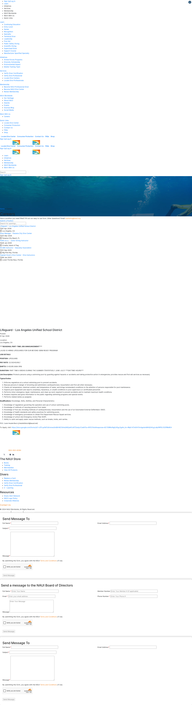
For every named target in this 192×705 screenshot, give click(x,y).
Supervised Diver (10, 48)
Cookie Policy (29, 512)
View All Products (10, 470)
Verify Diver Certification (13, 73)
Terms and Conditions (48, 561)
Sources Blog (9, 108)
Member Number (104, 591)
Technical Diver (10, 36)
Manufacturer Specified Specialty (16, 53)
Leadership (8, 39)
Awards (7, 103)
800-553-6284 (14, 450)
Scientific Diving (10, 46)
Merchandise (9, 468)
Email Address (103, 523)
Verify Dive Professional (13, 76)
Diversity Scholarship (12, 62)
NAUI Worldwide (6, 96)
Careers (7, 116)
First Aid (7, 41)
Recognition (8, 32)
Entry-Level (8, 27)
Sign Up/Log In (9, 1)
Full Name (6, 523)
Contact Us (8, 128)
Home (2, 209)
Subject (5, 528)
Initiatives (3, 57)
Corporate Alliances (11, 501)
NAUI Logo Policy (10, 498)
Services (3, 71)
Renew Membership (11, 92)
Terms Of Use (5, 512)
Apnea (6, 29)
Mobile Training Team (12, 67)
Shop (6, 132)
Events (6, 105)
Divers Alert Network (12, 496)
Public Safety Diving (11, 44)
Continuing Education (12, 24)
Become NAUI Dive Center (14, 89)
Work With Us (5, 114)
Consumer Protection (12, 125)
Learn (6, 4)
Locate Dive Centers (12, 78)
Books (6, 463)
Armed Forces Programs (13, 60)
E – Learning (8, 488)
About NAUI (8, 100)
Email (5, 596)
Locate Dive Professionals (14, 80)
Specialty (7, 34)
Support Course (10, 51)
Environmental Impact (12, 64)
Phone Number (104, 596)
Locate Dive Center (11, 123)
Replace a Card (10, 478)
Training (7, 465)
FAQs (6, 130)
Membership (4, 84)
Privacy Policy (17, 512)
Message (6, 556)
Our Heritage (9, 98)
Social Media (9, 110)
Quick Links (4, 120)
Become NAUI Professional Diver (16, 87)
